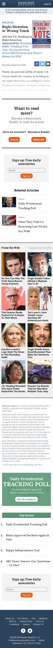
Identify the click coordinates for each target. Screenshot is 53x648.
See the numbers (26, 499)
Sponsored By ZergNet (40, 248)
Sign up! (26, 176)
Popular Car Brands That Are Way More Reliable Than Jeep (38, 389)
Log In (47, 4)
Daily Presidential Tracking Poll (26, 524)
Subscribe (38, 139)
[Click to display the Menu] (3, 4)
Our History (23, 618)
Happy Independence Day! (23, 550)
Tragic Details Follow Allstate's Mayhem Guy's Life (39, 281)
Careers (26, 624)
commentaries (32, 443)
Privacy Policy (26, 621)
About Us (10, 618)
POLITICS (7, 22)
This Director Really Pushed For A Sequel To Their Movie (12, 315)
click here (38, 465)
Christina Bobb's (22, 49)
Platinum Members (9, 458)
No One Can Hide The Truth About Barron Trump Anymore (13, 281)
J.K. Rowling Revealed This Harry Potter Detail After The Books (13, 389)
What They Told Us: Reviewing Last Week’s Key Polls (32, 226)
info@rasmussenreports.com (22, 640)
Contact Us (38, 624)
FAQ (33, 618)
